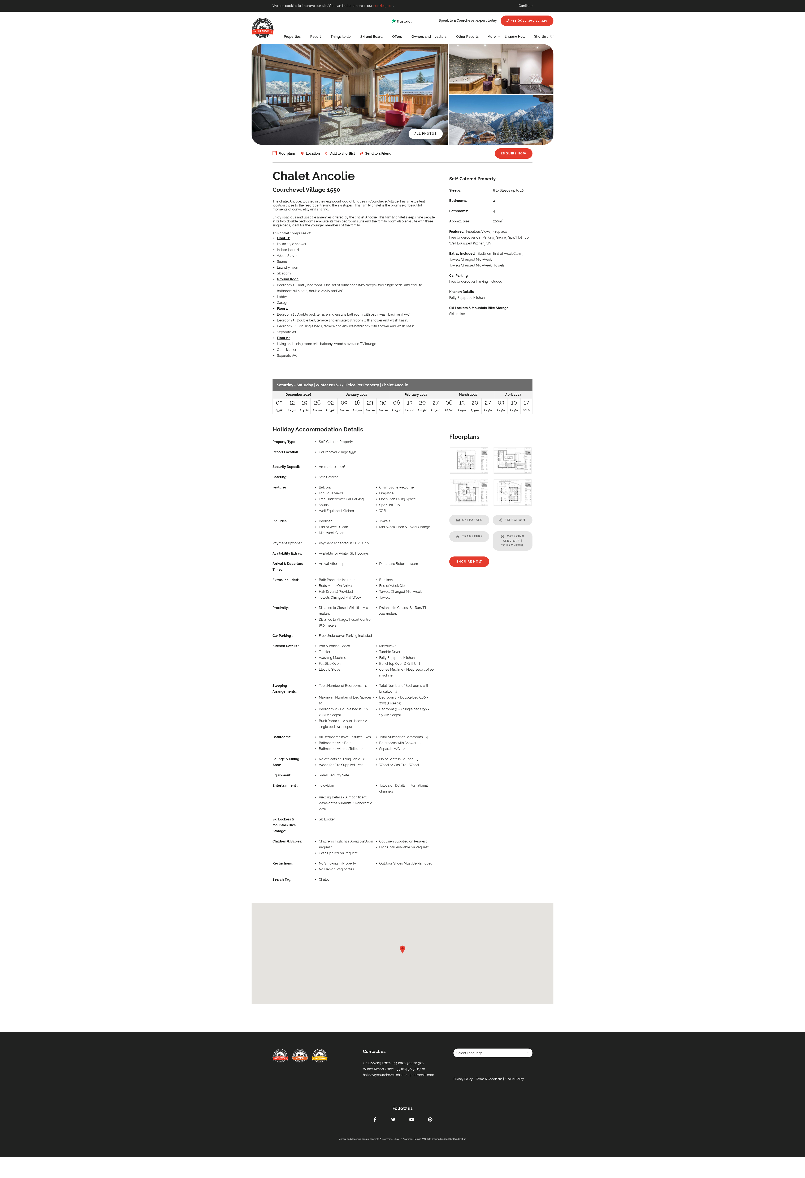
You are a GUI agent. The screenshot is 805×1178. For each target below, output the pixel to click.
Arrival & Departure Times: (288, 567)
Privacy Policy (463, 1079)
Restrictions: (283, 863)
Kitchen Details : (462, 292)
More (491, 37)
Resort (315, 37)
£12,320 (396, 410)
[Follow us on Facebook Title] (375, 1120)
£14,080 (304, 410)
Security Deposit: (286, 467)
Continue (525, 6)
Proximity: (281, 608)
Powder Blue (459, 1139)
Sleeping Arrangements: (285, 688)
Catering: (280, 477)
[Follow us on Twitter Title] (393, 1120)
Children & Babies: (287, 841)
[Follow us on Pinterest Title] (430, 1120)
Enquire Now (515, 36)
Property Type (284, 442)
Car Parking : (459, 276)
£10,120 (344, 410)
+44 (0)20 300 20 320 (529, 20)
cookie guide (383, 6)
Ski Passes (472, 520)
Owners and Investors (429, 37)
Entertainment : (285, 786)
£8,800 (449, 410)
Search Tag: (282, 880)
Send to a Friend (378, 153)
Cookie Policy (514, 1079)
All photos (425, 133)
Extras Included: (462, 254)
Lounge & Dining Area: (286, 762)
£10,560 (330, 410)
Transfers (472, 536)
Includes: (280, 521)
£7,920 (292, 410)
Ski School (515, 520)
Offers (397, 37)
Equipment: (282, 775)
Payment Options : (287, 543)
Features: (456, 232)
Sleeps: (455, 190)
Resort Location (285, 452)
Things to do (341, 37)
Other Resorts (467, 37)
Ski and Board (371, 37)
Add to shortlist (342, 153)
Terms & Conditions (489, 1079)
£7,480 (279, 410)
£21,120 (317, 410)
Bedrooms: (458, 201)
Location (313, 153)
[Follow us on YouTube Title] (412, 1120)
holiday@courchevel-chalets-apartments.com (398, 1075)
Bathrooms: (458, 211)
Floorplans (287, 153)
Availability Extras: (287, 553)
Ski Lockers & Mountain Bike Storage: (479, 308)
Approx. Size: (459, 221)
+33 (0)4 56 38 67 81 (410, 1069)
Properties (292, 37)
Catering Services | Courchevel (513, 541)
